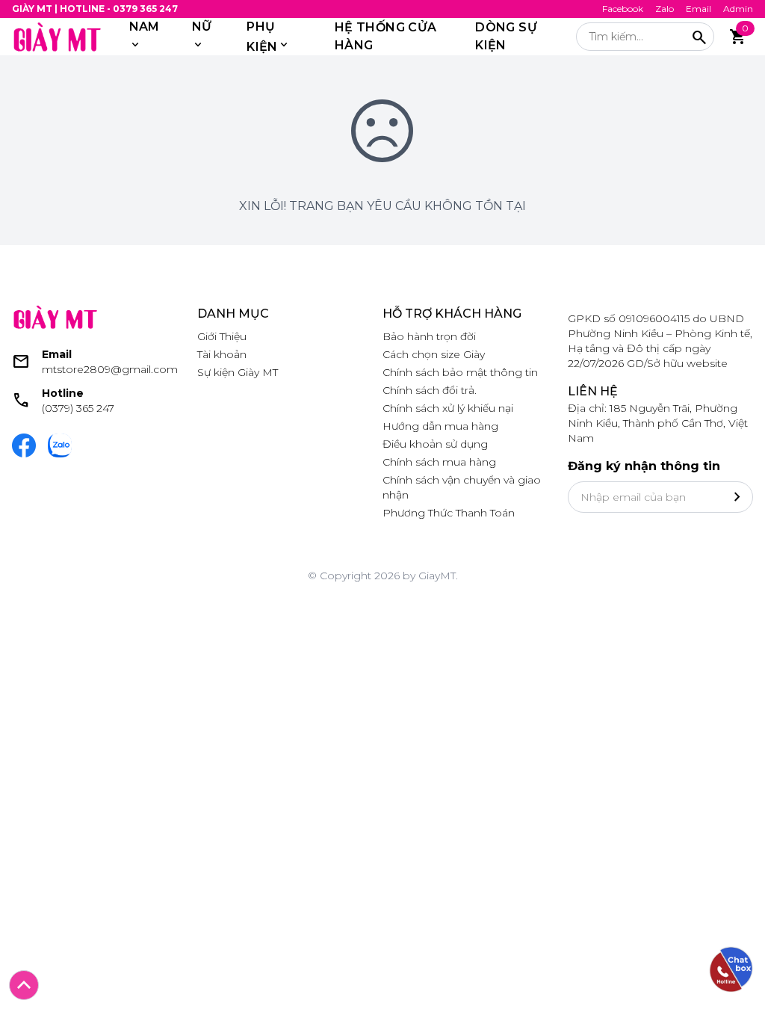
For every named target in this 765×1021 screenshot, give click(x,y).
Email (698, 8)
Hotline (63, 393)
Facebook (622, 8)
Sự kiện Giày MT (237, 372)
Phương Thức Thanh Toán (448, 512)
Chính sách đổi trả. (429, 390)
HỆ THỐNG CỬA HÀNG (386, 36)
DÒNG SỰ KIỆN (506, 36)
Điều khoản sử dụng (435, 444)
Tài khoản (222, 354)
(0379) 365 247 (78, 408)
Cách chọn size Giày (433, 354)
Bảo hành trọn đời (429, 336)
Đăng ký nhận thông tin (644, 466)
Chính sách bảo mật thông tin (460, 372)
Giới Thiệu (222, 336)
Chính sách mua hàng (439, 462)
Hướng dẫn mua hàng (440, 426)
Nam (144, 26)
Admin (738, 8)
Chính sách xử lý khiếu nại (447, 408)
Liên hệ (593, 391)
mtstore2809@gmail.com (110, 369)
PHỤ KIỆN (262, 36)
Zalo (664, 8)
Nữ (202, 26)
